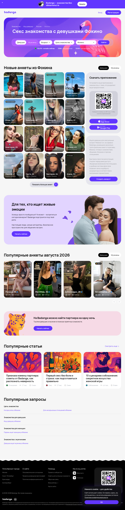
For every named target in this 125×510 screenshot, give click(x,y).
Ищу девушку (28, 26)
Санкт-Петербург (8, 476)
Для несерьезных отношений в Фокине (57, 410)
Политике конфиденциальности (96, 497)
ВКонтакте (80, 473)
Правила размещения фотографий (34, 476)
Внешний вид (52, 483)
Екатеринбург (6, 483)
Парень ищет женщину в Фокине (16, 432)
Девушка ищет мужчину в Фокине (16, 443)
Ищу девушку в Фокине (12, 421)
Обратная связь (53, 479)
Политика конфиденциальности (33, 479)
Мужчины (32, 42)
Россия (39, 26)
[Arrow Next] (119, 301)
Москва (4, 472)
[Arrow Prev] (114, 301)
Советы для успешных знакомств (59, 476)
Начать (82, 4)
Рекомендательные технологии (74, 504)
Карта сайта (52, 486)
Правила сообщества (55, 472)
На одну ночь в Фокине (12, 410)
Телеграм (80, 478)
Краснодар (6, 479)
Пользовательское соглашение (33, 472)
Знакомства (16, 26)
